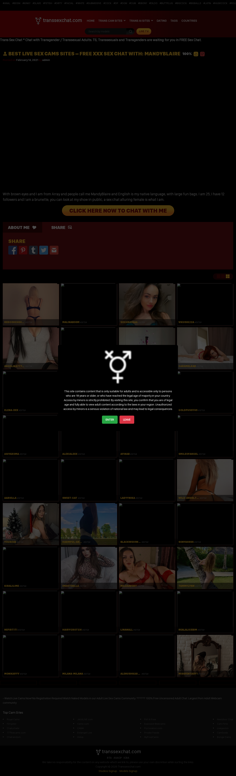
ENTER (110, 419)
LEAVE (127, 419)
